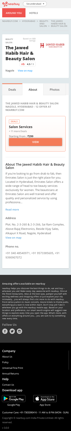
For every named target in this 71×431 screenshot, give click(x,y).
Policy (5, 362)
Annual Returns (10, 373)
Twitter (12, 331)
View (35, 142)
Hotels (33, 13)
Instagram (19, 331)
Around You (14, 13)
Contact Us (8, 384)
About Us (7, 356)
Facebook (5, 331)
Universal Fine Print (12, 368)
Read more (12, 209)
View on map (25, 70)
